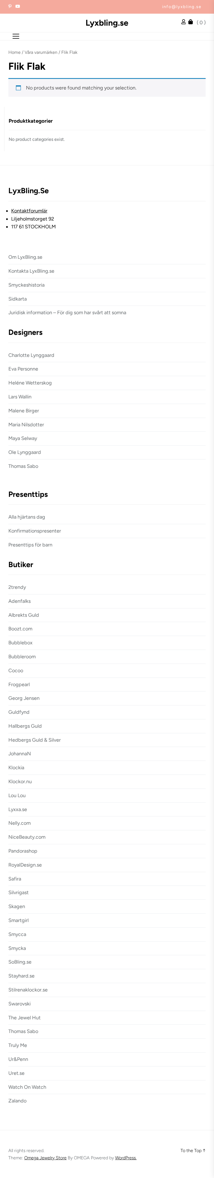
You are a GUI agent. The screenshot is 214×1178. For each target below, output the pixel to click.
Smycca (17, 934)
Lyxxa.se (17, 809)
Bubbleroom (22, 657)
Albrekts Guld (23, 615)
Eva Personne (23, 369)
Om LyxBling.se (25, 257)
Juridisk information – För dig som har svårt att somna (67, 312)
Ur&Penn (18, 1059)
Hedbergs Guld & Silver (34, 740)
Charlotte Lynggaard (31, 355)
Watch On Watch (27, 1087)
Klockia (16, 768)
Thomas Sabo (23, 466)
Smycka (17, 948)
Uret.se (16, 1073)
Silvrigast (18, 892)
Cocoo (15, 670)
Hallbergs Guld (25, 726)
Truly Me (17, 1045)
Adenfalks (19, 601)
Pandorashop (22, 851)
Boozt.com (20, 629)
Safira (14, 879)
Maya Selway (22, 438)
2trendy (17, 587)
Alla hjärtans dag (26, 517)
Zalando (17, 1101)
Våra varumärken (41, 52)
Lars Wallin (19, 397)
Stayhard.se (21, 976)
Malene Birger (23, 411)
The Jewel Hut (24, 1018)
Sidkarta (17, 299)
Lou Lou (17, 795)
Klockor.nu (20, 781)
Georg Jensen (24, 698)
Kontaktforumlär (29, 211)
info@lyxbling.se (181, 6)
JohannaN (19, 754)
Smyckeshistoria (26, 285)
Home (14, 52)
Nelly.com (19, 823)
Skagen (16, 906)
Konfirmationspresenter (34, 531)
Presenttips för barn (30, 545)
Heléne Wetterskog (30, 383)
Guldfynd (19, 712)
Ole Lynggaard (24, 452)
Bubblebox (20, 643)
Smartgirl (18, 920)
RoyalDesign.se (25, 865)
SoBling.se (19, 962)
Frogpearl (19, 684)
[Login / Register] (185, 23)
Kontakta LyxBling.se (31, 271)
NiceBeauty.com (26, 837)
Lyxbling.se (107, 23)
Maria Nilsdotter (26, 425)
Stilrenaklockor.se (28, 990)
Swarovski (19, 1004)
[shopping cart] (192, 23)
